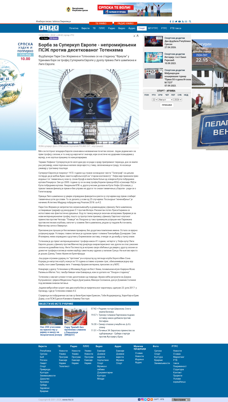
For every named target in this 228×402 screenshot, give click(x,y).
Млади (100, 378)
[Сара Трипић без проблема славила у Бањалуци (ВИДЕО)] (75, 315)
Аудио (131, 28)
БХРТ (156, 399)
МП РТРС (153, 28)
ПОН (146, 95)
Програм (63, 357)
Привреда (45, 369)
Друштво (44, 378)
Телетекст (64, 366)
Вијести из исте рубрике (56, 303)
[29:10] (154, 57)
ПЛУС (102, 28)
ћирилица (66, 21)
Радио (111, 28)
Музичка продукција (140, 347)
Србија (43, 385)
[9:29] (154, 73)
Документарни (105, 372)
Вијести (85, 28)
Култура (44, 372)
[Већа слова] (137, 35)
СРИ (160, 95)
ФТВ (162, 399)
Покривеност (180, 366)
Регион (43, 360)
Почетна (73, 28)
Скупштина (103, 360)
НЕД (186, 95)
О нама (139, 353)
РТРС (164, 28)
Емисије (63, 360)
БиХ (42, 357)
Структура (178, 369)
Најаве (62, 363)
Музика (120, 360)
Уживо (62, 354)
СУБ (179, 95)
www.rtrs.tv (68, 399)
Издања (139, 359)
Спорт (142, 28)
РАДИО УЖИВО (126, 23)
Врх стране (180, 399)
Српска (158, 351)
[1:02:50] (154, 41)
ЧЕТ (167, 95)
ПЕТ (173, 95)
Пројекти (177, 375)
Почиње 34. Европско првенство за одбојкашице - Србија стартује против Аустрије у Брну (113, 333)
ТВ (94, 28)
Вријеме (44, 391)
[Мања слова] (134, 35)
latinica (56, 21)
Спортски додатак (175, 38)
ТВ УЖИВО (100, 23)
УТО (154, 95)
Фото (156, 346)
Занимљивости (48, 375)
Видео (121, 28)
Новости (63, 351)
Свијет (43, 363)
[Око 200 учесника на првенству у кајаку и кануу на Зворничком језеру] (51, 315)
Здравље (44, 388)
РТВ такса (175, 28)
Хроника (44, 382)
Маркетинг (178, 357)
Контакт (177, 372)
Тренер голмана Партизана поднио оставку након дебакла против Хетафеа (113, 318)
